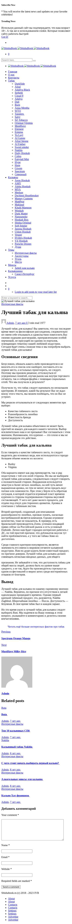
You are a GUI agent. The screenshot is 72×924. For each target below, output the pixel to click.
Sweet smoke (22, 147)
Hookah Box (21, 219)
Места (18, 262)
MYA (18, 189)
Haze (17, 165)
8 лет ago (15, 753)
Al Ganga (20, 138)
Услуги (12, 277)
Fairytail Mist (22, 159)
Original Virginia (24, 123)
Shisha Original (23, 222)
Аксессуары (21, 256)
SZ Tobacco (21, 120)
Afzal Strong (21, 141)
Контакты (13, 77)
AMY (18, 183)
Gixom (18, 168)
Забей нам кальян (25, 268)
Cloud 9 (19, 95)
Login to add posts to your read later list (36, 291)
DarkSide (20, 83)
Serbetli (19, 92)
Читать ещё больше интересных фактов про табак (36, 626)
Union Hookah (23, 231)
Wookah (19, 210)
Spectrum (20, 171)
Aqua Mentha (22, 107)
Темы (11, 249)
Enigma (19, 132)
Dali (17, 101)
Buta (3, 707)
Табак (11, 80)
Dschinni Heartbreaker (27, 195)
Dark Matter (21, 213)
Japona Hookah (23, 228)
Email (5, 857)
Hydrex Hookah (23, 237)
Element (19, 129)
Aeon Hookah (22, 180)
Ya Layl (19, 135)
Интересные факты (26, 252)
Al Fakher (20, 144)
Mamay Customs (24, 198)
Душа (18, 246)
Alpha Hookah (22, 186)
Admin (10, 322)
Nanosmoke (21, 216)
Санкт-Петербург (24, 274)
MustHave (20, 126)
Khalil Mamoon (23, 207)
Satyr (17, 117)
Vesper (18, 234)
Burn (17, 104)
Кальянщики (15, 271)
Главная (12, 71)
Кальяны (13, 177)
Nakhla (18, 150)
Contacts (12, 904)
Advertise (13, 916)
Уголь (18, 259)
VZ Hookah (21, 240)
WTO (18, 110)
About (11, 898)
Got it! (4, 36)
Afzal (18, 86)
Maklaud (19, 204)
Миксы (12, 265)
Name (5, 845)
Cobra (18, 156)
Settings (12, 910)
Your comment (10, 815)
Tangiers (19, 113)
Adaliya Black (22, 89)
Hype (18, 162)
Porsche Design (23, 243)
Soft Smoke (21, 225)
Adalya (18, 98)
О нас (11, 74)
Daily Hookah (22, 153)
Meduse (19, 192)
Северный (20, 174)
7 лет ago (20, 322)
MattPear (19, 201)
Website (6, 869)
